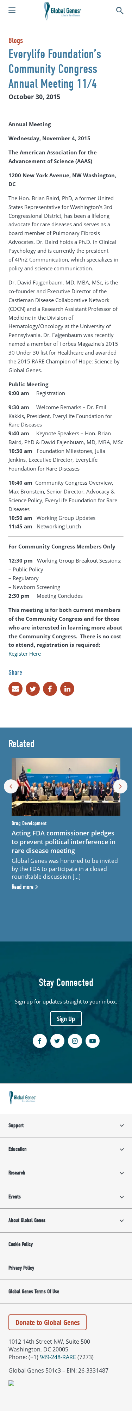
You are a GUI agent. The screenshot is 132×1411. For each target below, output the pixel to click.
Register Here (24, 653)
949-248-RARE (58, 1357)
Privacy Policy (21, 1268)
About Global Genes (26, 1220)
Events (14, 1197)
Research (16, 1173)
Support (16, 1125)
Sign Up (66, 1018)
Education (17, 1149)
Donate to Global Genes (47, 1322)
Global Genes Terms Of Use (33, 1291)
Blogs (15, 40)
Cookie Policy (20, 1244)
